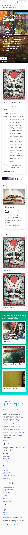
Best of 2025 (6, 469)
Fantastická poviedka (8, 487)
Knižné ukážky (6, 472)
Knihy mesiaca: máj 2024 (12, 212)
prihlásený (17, 167)
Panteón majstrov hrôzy (9, 475)
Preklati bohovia (7, 490)
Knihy (4, 511)
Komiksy (5, 512)
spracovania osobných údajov (10, 419)
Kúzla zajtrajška (7, 500)
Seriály (4, 509)
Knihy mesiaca (6, 473)
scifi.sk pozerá (6, 476)
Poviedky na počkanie (8, 489)
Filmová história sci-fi (8, 480)
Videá (4, 462)
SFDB (6, 5)
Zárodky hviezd (7, 501)
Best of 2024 (6, 470)
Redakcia (20, 432)
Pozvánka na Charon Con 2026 (12, 365)
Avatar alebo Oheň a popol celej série (13, 340)
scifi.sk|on (5, 486)
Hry (4, 514)
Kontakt (11, 423)
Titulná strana (6, 456)
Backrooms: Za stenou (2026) (11, 389)
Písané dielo (13, 5)
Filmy (4, 507)
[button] (15, 1)
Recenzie (5, 459)
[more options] (24, 65)
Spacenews (6, 458)
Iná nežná (5, 498)
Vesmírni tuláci (6, 492)
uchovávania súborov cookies (10, 420)
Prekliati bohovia (7, 478)
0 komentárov (17, 225)
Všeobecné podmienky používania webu (13, 417)
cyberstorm (11, 207)
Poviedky (5, 461)
